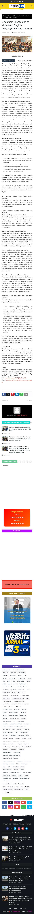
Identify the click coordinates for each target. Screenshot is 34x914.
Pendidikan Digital (7, 752)
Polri (22, 766)
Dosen (12, 687)
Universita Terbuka (7, 789)
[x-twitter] (14, 1)
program (16, 769)
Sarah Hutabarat (7, 32)
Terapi (16, 786)
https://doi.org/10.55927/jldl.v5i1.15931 (15, 378)
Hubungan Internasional (18, 698)
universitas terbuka (18, 789)
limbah (19, 729)
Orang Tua (15, 741)
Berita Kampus (21, 678)
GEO (13, 692)
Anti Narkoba (21, 672)
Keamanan (16, 709)
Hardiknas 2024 (14, 695)
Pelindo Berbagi (16, 746)
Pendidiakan (13, 749)
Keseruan (23, 718)
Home (10, 908)
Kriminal (23, 726)
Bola (4, 681)
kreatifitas (17, 726)
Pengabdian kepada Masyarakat (10, 758)
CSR (13, 681)
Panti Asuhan (13, 744)
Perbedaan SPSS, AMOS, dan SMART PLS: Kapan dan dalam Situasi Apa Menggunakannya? (20, 849)
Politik (9, 766)
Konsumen (26, 724)
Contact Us (23, 908)
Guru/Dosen (5, 695)
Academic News (6, 669)
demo (9, 684)
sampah (20, 775)
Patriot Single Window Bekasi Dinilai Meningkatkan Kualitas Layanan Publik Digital (20, 429)
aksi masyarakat (20, 669)
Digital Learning (23, 684)
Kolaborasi (5, 724)
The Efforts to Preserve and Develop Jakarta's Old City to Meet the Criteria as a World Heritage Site (20, 839)
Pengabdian (17, 752)
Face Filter (5, 689)
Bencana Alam (12, 678)
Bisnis (29, 678)
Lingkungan (26, 729)
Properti (22, 769)
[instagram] (17, 1)
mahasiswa (5, 735)
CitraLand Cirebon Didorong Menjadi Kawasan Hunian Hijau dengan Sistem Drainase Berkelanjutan (20, 878)
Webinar (8, 792)
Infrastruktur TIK (15, 704)
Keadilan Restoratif (7, 709)
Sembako (15, 778)
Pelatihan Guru (6, 746)
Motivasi (5, 738)
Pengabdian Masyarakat (8, 761)
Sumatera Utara (6, 784)
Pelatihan (26, 744)
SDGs (26, 775)
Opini (29, 738)
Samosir (14, 775)
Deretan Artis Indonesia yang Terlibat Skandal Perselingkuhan (19, 858)
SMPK (4, 781)
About (16, 908)
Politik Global (16, 766)
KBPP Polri (18, 706)
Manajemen (13, 735)
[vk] (4, 807)
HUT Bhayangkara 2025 (19, 701)
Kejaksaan (23, 712)
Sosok (22, 781)
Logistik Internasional (8, 732)
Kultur (13, 729)
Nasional (11, 738)
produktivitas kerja (7, 769)
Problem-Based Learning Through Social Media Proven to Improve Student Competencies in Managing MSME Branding (20, 899)
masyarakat (21, 735)
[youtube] (23, 802)
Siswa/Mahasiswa (24, 778)
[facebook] (11, 1)
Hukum (27, 698)
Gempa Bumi (21, 689)
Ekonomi (25, 687)
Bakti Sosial (13, 675)
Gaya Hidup (13, 689)
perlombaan (5, 764)
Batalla (19, 675)
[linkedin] (26, 828)
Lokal (16, 732)
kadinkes (5, 706)
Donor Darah (6, 687)
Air (13, 669)
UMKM (27, 786)
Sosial (9, 781)
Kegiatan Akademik (13, 712)
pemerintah (5, 749)
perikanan (28, 761)
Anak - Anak (5, 672)
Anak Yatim (13, 672)
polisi (4, 766)
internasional (24, 704)
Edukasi (19, 687)
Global (18, 692)
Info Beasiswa (6, 704)
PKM (17, 764)
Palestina (5, 744)
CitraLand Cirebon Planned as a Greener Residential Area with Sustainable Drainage (18, 888)
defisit (4, 684)
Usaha (26, 789)
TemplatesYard (16, 911)
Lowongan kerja (24, 732)
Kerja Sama (23, 715)
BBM (25, 675)
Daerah (28, 681)
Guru (23, 692)
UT (3, 792)
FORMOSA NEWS (8, 60)
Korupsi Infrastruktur (7, 726)
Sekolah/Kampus (7, 778)
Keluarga (5, 715)
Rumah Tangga (6, 775)
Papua (19, 744)
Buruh (8, 681)
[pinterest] (20, 1)
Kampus (11, 706)
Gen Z (28, 689)
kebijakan (24, 709)
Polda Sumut (24, 764)
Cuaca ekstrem (20, 681)
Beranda (5, 15)
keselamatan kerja (14, 718)
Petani (12, 764)
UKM (22, 786)
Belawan (5, 678)
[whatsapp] (23, 807)
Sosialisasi (15, 781)
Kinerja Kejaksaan (7, 721)
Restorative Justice (26, 772)
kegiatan (5, 712)
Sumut (14, 784)
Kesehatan (5, 718)
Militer (27, 735)
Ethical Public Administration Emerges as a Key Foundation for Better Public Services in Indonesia (20, 438)
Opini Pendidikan (7, 741)
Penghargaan (20, 761)
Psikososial (5, 772)
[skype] (23, 1)
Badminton (5, 675)
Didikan (15, 684)
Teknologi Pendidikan (8, 786)
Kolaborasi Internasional (16, 724)
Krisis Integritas (6, 729)
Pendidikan (21, 749)
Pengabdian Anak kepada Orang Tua (11, 755)
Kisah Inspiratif (21, 721)
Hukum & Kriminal (7, 701)
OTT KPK (23, 741)
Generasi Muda (6, 692)
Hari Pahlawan (6, 698)
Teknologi (20, 784)
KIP (14, 721)
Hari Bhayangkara (25, 695)
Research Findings (14, 772)
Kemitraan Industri (13, 715)
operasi (24, 738)
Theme (30, 911)
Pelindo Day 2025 (26, 746)
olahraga (18, 738)
